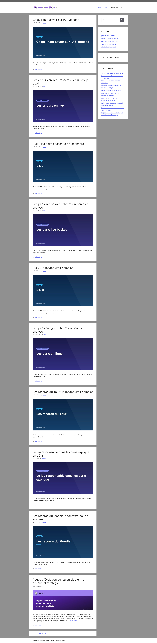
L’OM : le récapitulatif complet (53, 268)
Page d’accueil (102, 7)
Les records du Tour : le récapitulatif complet (63, 392)
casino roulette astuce (108, 44)
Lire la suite (73, 621)
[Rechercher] (122, 20)
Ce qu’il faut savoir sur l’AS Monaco (56, 19)
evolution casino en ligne (109, 41)
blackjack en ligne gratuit (109, 38)
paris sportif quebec (108, 36)
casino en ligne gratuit (108, 47)
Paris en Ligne (114, 7)
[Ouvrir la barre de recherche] (122, 7)
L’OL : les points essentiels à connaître (58, 143)
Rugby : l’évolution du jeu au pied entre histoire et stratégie (58, 581)
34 (40, 633)
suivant (45, 633)
